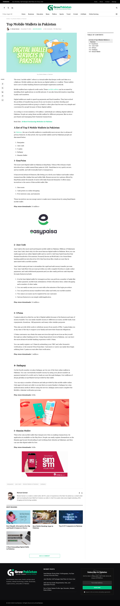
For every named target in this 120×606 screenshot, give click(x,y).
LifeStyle (83, 14)
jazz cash (18, 484)
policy (102, 592)
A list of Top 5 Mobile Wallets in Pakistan (100, 41)
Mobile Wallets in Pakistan (30, 484)
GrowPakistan (39, 603)
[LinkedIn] (2, 92)
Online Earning (93, 14)
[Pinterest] (2, 96)
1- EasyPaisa (94, 44)
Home (95, 1)
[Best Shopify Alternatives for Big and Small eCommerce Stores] (18, 517)
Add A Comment (44, 556)
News (47, 14)
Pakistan (19, 132)
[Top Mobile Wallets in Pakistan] (41, 72)
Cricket (75, 14)
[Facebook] (2, 84)
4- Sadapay (93, 49)
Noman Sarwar (15, 29)
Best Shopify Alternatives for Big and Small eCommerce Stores (18, 527)
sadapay (43, 484)
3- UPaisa (93, 47)
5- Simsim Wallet (95, 51)
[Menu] (116, 14)
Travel (68, 14)
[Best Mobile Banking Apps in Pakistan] (45, 517)
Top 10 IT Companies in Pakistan (70, 526)
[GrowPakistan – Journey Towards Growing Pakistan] (60, 8)
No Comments (48, 29)
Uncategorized (37, 29)
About (101, 1)
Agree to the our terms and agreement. (98, 592)
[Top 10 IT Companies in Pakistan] (71, 517)
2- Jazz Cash (94, 45)
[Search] (116, 8)
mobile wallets (53, 89)
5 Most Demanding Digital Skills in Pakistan (17, 548)
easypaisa (10, 484)
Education (40, 14)
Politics (54, 14)
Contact (107, 1)
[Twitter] (2, 88)
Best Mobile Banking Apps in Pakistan (43, 527)
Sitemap (114, 1)
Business (31, 14)
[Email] (2, 100)
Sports (62, 14)
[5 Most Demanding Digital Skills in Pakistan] (18, 538)
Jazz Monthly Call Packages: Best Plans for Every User (27, 1)
